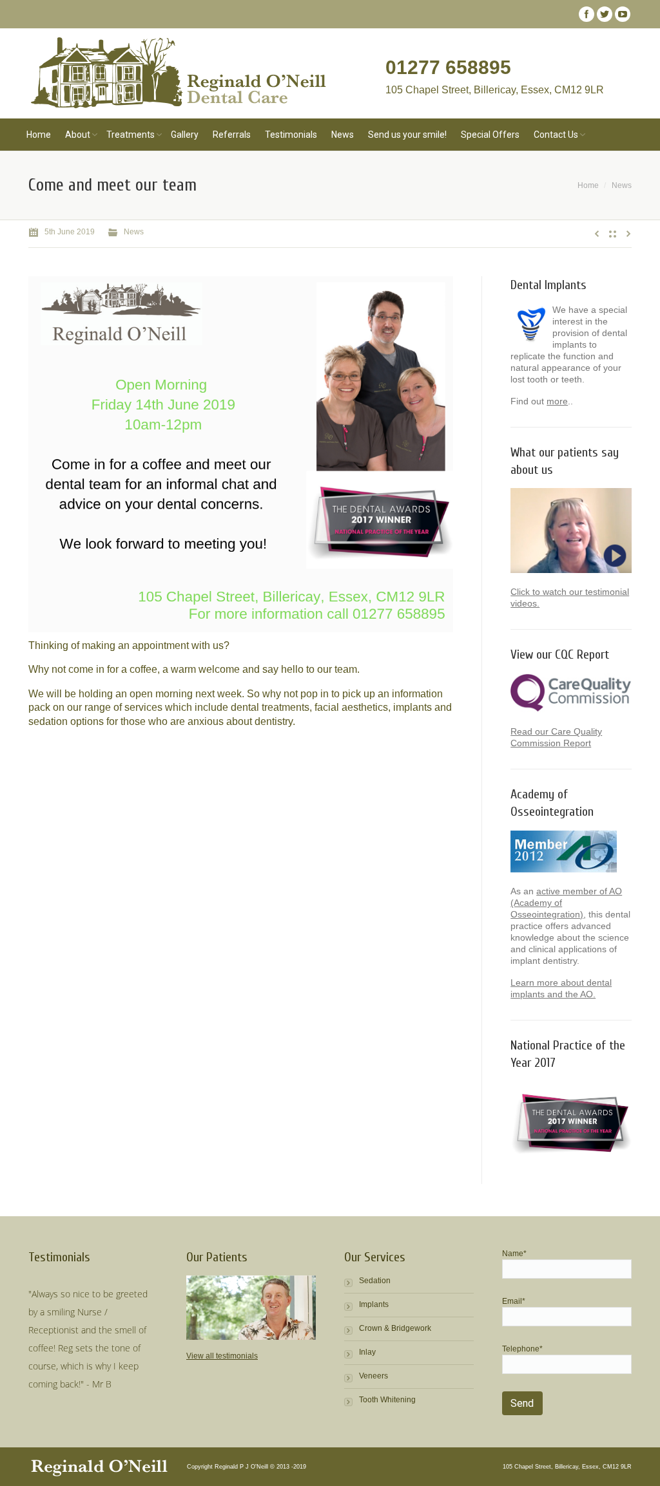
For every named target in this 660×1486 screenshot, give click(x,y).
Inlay (367, 1352)
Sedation (375, 1280)
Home (588, 185)
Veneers (373, 1375)
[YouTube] (622, 14)
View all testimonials (222, 1355)
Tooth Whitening (387, 1399)
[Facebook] (586, 14)
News (622, 185)
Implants (374, 1304)
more (557, 401)
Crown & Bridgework (395, 1328)
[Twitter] (604, 14)
